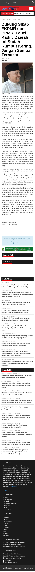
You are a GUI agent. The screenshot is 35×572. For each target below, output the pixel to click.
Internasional (8, 521)
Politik (6, 531)
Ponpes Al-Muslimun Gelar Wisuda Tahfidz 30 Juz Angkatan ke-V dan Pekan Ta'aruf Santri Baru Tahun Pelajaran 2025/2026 (17, 295)
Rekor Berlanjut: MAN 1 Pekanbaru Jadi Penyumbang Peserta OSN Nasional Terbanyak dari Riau (16, 435)
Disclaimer (7, 506)
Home (3, 19)
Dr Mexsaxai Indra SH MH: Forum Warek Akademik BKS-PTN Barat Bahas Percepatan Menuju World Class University (16, 353)
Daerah (6, 519)
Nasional (6, 517)
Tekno (5, 533)
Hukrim (6, 525)
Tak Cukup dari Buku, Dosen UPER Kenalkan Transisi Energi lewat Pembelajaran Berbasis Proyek (16, 385)
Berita (9, 19)
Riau (14, 19)
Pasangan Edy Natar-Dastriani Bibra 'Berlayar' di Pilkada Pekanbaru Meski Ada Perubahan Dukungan (17, 363)
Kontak (6, 508)
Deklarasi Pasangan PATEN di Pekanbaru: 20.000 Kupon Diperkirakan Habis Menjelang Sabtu (16, 328)
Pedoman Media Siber (10, 504)
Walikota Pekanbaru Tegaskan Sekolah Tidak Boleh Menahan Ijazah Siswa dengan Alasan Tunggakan (16, 417)
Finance (6, 523)
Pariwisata (7, 535)
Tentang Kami (8, 499)
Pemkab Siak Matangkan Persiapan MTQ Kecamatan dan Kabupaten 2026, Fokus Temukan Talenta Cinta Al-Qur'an (14, 452)
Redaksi (6, 502)
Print (18, 19)
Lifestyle (6, 527)
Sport (5, 529)
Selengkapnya (12, 486)
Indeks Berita (8, 510)
